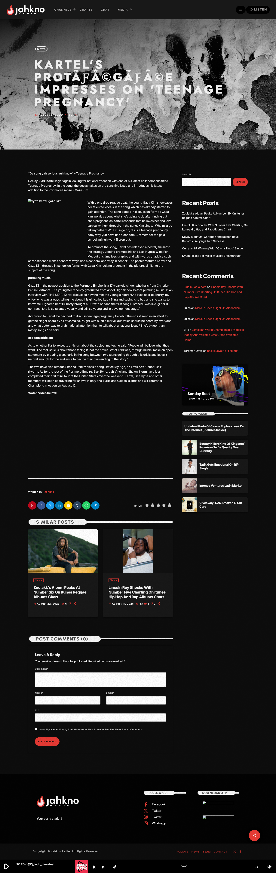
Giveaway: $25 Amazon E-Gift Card (220, 504)
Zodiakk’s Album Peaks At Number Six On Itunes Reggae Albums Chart (59, 592)
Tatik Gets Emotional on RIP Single (219, 466)
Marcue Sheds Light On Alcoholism (218, 308)
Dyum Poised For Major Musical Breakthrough (211, 256)
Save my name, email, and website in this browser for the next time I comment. (91, 729)
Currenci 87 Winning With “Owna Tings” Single (213, 248)
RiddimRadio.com (195, 287)
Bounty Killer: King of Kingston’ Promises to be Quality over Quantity (222, 447)
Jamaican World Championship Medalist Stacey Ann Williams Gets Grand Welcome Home (214, 335)
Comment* (41, 668)
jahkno (49, 491)
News (41, 49)
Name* (39, 692)
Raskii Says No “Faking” (222, 351)
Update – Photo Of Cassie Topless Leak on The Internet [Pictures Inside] (214, 428)
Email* (110, 692)
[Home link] (26, 10)
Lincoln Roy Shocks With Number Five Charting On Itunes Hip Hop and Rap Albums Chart (137, 592)
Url (37, 710)
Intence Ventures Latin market (220, 485)
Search (186, 174)
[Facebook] (240, 851)
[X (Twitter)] (234, 851)
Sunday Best (198, 393)
